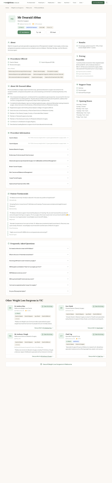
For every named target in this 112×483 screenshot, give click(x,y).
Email (54, 32)
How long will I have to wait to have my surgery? (38, 260)
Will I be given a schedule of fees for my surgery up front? (38, 267)
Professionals (31, 2)
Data (80, 2)
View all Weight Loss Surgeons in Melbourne (57, 364)
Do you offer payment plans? (38, 291)
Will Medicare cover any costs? (38, 273)
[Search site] (106, 2)
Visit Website (25, 32)
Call (40, 32)
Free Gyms (41, 2)
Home (7, 7)
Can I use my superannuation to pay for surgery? (38, 285)
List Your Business (98, 2)
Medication (51, 2)
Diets (59, 2)
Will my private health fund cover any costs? (38, 279)
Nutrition (66, 2)
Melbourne (29, 7)
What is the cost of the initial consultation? (38, 254)
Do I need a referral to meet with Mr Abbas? (38, 248)
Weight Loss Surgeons (17, 7)
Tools (74, 2)
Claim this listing (48, 306)
